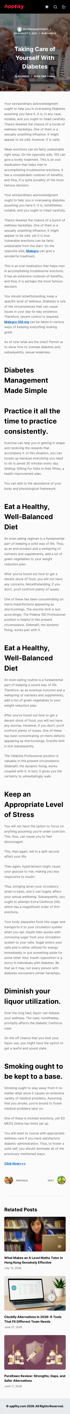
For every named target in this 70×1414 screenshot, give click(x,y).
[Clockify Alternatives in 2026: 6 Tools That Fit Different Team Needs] (35, 1293)
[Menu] (64, 7)
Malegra (32, 251)
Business (50, 33)
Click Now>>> (15, 1163)
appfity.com (17, 1406)
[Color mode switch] (47, 7)
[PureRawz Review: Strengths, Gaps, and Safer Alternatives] (35, 1352)
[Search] (55, 7)
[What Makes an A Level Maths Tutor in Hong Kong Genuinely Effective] (35, 1234)
